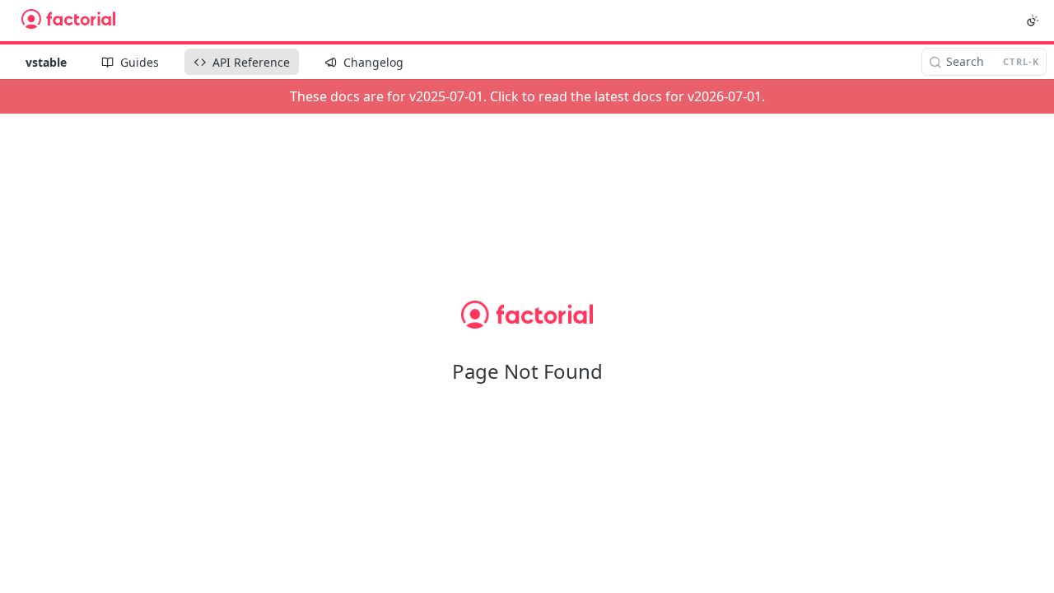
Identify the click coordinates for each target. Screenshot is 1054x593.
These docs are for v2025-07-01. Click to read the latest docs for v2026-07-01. (527, 96)
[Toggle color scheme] (1032, 20)
